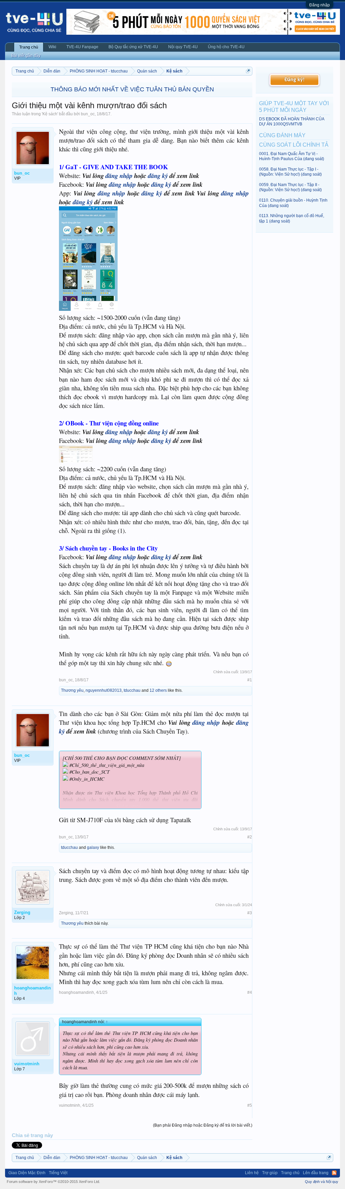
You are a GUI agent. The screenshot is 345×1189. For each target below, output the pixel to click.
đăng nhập (118, 175)
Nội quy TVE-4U (183, 46)
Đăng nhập (319, 5)
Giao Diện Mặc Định (26, 1172)
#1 (249, 680)
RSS (334, 1172)
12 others (158, 690)
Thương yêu (72, 690)
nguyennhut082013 (104, 690)
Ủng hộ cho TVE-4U (226, 46)
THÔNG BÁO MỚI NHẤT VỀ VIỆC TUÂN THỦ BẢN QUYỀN (132, 89)
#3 (249, 913)
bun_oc (88, 114)
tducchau (132, 690)
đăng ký (158, 175)
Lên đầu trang (315, 1172)
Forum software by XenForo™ (53, 1182)
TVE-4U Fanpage (82, 46)
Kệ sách (49, 114)
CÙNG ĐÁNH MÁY (282, 135)
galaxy (93, 847)
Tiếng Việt (58, 1172)
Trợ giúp (270, 1172)
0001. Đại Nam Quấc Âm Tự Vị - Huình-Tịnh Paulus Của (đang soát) (291, 156)
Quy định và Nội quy (321, 1182)
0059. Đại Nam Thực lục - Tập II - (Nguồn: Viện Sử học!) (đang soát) (290, 187)
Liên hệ (252, 1172)
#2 (249, 837)
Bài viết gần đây (25, 55)
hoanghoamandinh (76, 992)
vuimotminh (69, 1105)
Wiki (52, 46)
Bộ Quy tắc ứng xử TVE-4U (133, 46)
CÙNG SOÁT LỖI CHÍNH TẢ (293, 145)
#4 (249, 992)
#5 (249, 1105)
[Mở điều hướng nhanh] (248, 71)
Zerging (66, 913)
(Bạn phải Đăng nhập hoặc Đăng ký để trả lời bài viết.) (202, 1125)
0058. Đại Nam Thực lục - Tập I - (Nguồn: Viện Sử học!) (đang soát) (290, 172)
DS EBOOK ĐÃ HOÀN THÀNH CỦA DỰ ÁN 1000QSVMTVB (291, 121)
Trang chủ (28, 47)
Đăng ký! (294, 80)
